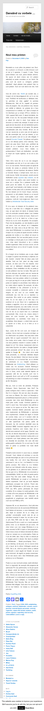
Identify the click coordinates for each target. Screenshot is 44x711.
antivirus (15, 606)
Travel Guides (10, 683)
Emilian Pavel (11, 643)
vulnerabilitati (10, 614)
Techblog (9, 670)
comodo (29, 606)
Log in (8, 691)
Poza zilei (9, 40)
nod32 (34, 610)
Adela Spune (10, 624)
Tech (13, 604)
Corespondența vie (12, 634)
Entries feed (10, 694)
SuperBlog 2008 (16, 594)
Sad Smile (9, 667)
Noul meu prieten (15, 54)
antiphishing (32, 604)
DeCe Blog (9, 639)
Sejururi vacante (11, 681)
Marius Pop (10, 660)
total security (28, 612)
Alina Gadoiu (10, 629)
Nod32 (23, 94)
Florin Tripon (10, 646)
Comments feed (11, 696)
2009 (26, 604)
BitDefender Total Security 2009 (23, 201)
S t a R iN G (10, 665)
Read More (29, 708)
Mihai (8, 663)
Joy (7, 653)
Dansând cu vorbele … (20, 13)
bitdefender (22, 606)
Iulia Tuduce (10, 651)
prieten (8, 612)
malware (30, 177)
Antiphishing (21, 364)
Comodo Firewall (17, 139)
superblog (20, 612)
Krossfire (9, 655)
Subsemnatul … (20, 40)
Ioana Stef (9, 648)
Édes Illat (9, 641)
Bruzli (8, 632)
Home (8, 35)
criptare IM (16, 610)
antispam (9, 606)
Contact (15, 35)
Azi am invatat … (26, 35)
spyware (21, 177)
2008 (22, 604)
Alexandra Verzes (12, 627)
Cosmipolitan (10, 636)
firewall (22, 610)
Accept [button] (21, 708)
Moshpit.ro (9, 678)
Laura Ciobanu (11, 658)
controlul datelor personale (20, 608)
